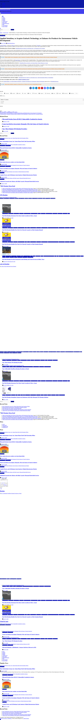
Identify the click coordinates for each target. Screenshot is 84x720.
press (58, 256)
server (11, 352)
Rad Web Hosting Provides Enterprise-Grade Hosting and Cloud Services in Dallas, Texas (23, 259)
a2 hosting (2, 198)
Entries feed (4, 425)
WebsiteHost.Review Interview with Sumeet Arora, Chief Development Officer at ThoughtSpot (36, 77)
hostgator (41, 351)
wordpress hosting (47, 366)
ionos (81, 351)
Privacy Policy (5, 26)
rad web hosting (35, 198)
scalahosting (40, 198)
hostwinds (58, 351)
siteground (19, 352)
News (55, 256)
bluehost (5, 351)
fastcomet (34, 351)
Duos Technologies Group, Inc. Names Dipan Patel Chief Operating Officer (17, 141)
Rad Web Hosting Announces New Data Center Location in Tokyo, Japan (19, 215)
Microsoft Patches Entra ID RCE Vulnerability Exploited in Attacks (22, 119)
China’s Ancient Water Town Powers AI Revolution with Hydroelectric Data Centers (17, 188)
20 (5, 484)
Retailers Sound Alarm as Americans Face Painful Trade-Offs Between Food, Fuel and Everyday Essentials (21, 191)
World (69, 213)
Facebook (3, 111)
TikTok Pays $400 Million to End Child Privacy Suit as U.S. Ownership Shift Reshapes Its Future (20, 189)
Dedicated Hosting (5, 23)
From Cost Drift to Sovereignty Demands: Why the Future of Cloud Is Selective (25, 124)
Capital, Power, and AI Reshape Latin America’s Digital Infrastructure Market (18, 175)
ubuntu (44, 198)
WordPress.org (5, 427)
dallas (22, 256)
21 (6, 484)
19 (4, 484)
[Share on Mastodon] (45, 88)
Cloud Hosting (8, 145)
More (3, 24)
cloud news (19, 256)
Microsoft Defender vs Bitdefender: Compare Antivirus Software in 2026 (19, 647)
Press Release (54, 213)
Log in (3, 424)
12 (4, 483)
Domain (3, 18)
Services (81, 256)
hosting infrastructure (52, 351)
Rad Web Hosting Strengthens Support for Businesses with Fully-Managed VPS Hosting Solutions (25, 397)
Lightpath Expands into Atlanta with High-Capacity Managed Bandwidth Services (19, 181)
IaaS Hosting (43, 213)
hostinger (16, 198)
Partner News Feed (9, 186)
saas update (78, 256)
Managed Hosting (49, 213)
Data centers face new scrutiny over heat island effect (12, 162)
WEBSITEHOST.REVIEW (5, 9)
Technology (39, 45)
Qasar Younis (17, 60)
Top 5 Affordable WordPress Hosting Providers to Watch (15, 368)
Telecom (15, 257)
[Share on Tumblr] (53, 88)
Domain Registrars (34, 213)
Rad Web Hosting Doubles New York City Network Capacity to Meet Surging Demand (22, 230)
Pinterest (11, 111)
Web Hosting (65, 213)
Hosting (3, 19)
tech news (7, 257)
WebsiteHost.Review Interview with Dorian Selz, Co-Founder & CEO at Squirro (30, 48)
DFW (26, 227)
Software (4, 257)
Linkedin (15, 111)
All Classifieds (5, 25)
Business (3, 256)
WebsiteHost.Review (54, 81)
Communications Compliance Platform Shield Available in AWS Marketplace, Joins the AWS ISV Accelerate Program (21, 114)
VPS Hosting (3, 195)
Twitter (3, 3)
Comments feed (5, 426)
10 (1, 483)
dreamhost (31, 351)
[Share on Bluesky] (48, 88)
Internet (42, 256)
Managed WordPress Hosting (53, 227)
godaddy (38, 351)
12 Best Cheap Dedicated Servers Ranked (9, 355)
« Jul (1, 488)
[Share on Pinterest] (42, 88)
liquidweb (30, 198)
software (13, 45)
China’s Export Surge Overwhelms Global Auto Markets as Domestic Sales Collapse (17, 192)
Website (3, 20)
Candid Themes (26, 718)
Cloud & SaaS (4, 21)
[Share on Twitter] (33, 88)
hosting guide (45, 351)
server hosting (14, 352)
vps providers (52, 198)
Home (3, 17)
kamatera (26, 198)
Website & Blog (30, 257)
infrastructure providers (69, 351)
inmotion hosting (21, 198)
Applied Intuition (3, 45)
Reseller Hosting (62, 227)
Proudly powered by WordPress (6, 718)
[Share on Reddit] (39, 88)
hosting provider (33, 227)
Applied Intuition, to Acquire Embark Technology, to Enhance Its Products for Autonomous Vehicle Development (23, 81)
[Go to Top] (0, 719)
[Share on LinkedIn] (36, 88)
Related (2, 102)
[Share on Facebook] (30, 88)
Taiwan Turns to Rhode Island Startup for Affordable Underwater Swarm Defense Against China (19, 190)
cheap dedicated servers (11, 351)
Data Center (4, 22)
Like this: (2, 101)
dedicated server (26, 351)
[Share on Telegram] (50, 88)
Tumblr (3, 4)
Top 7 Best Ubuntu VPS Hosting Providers (14, 129)
